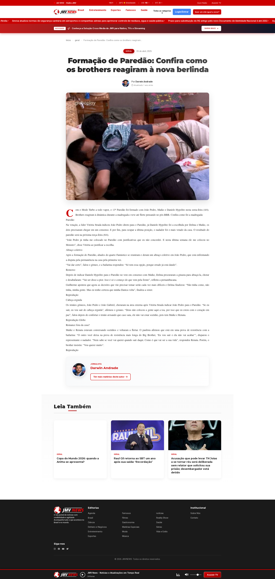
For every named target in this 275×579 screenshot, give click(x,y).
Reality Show (162, 518)
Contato (194, 518)
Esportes (92, 536)
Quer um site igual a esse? (207, 12)
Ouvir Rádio (202, 3)
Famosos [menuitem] (131, 10)
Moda (124, 531)
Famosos (126, 513)
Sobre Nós (195, 513)
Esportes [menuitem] (116, 10)
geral (77, 40)
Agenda (91, 513)
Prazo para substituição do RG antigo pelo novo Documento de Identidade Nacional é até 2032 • (112, 20)
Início (68, 40)
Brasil (90, 518)
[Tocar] (82, 574)
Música (125, 536)
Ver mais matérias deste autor (109, 376)
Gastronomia (128, 522)
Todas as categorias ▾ (162, 12)
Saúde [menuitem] (144, 10)
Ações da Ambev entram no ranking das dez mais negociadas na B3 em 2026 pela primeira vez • (216, 20)
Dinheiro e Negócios (97, 527)
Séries (159, 527)
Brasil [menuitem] (81, 10)
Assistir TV (216, 3)
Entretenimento (95, 531)
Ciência (91, 522)
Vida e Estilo (162, 531)
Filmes (125, 518)
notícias (160, 513)
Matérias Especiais (130, 527)
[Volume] (186, 575)
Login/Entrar (182, 11)
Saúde (159, 522)
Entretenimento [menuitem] (97, 10)
